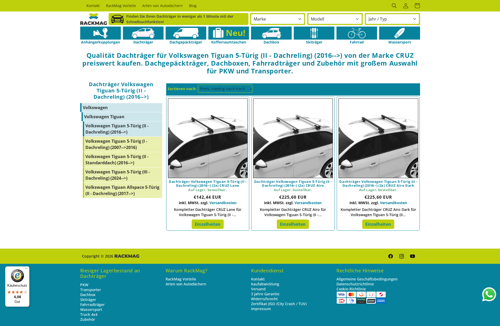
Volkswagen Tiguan (104, 117)
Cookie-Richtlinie (351, 288)
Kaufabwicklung (265, 283)
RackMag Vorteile (181, 279)
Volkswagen (95, 107)
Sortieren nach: (182, 88)
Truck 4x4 (88, 314)
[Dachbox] (271, 33)
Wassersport (91, 309)
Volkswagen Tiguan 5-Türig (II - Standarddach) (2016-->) (116, 160)
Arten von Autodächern (186, 283)
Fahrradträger (92, 304)
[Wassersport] (399, 33)
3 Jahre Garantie (265, 293)
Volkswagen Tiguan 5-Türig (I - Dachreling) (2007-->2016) (116, 144)
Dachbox (88, 294)
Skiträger (88, 299)
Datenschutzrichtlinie (355, 283)
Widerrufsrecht (264, 298)
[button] (394, 5)
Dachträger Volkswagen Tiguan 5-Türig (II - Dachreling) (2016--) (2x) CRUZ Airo (293, 183)
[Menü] (26, 269)
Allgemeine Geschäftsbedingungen (367, 279)
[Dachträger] (143, 33)
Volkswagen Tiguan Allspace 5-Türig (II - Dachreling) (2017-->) (122, 190)
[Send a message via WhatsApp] (489, 294)
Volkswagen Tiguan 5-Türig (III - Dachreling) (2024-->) (117, 175)
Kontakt (258, 279)
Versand (258, 288)
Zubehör (87, 319)
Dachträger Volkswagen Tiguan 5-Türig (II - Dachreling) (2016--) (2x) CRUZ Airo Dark (378, 183)
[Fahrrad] (356, 33)
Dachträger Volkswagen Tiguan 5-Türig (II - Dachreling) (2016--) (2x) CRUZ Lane (207, 183)
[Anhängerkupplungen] (100, 33)
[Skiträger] (314, 33)
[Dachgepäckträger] (186, 33)
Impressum (261, 308)
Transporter (90, 289)
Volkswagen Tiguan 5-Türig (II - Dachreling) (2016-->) (116, 129)
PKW (84, 284)
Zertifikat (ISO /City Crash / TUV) (279, 303)
